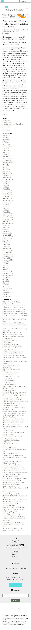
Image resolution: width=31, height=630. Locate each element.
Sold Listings (6, 130)
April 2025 (5, 154)
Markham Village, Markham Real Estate (15, 419)
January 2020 (7, 252)
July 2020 (5, 242)
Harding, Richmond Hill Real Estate (13, 398)
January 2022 (7, 216)
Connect (23, 1)
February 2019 (7, 271)
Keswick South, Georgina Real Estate (14, 411)
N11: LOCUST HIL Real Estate (11, 440)
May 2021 (5, 227)
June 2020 (6, 244)
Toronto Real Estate (8, 505)
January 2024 (7, 173)
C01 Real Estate (7, 338)
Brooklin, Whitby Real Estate (11, 332)
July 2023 (5, 183)
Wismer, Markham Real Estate (12, 528)
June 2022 (5, 206)
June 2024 (5, 166)
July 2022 (5, 204)
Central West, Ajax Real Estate (12, 348)
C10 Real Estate (7, 342)
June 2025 (6, 150)
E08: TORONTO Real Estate (11, 369)
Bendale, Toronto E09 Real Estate (13, 323)
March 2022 (6, 212)
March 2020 (6, 248)
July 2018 (5, 279)
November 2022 (7, 196)
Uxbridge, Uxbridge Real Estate (12, 513)
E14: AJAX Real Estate (9, 380)
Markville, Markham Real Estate (12, 421)
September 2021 (7, 223)
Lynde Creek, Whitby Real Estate (13, 415)
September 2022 (8, 200)
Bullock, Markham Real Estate (12, 334)
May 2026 (5, 141)
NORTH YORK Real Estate (10, 453)
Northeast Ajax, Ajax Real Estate (12, 455)
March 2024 (6, 170)
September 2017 (7, 296)
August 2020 (6, 241)
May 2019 (5, 267)
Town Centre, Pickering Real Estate (13, 507)
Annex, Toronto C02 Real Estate (12, 307)
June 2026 (5, 139)
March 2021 (6, 231)
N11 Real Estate (7, 438)
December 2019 (7, 254)
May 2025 (5, 152)
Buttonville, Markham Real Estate (13, 336)
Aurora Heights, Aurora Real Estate (13, 311)
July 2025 (5, 148)
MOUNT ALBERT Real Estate (11, 424)
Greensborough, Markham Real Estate (14, 396)
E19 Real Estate (7, 382)
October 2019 (6, 258)
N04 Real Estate (7, 430)
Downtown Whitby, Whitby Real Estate (15, 361)
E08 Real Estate (7, 367)
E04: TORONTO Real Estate (11, 365)
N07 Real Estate (7, 434)
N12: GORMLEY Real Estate (10, 444)
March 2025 (6, 156)
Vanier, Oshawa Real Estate (11, 515)
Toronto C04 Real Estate (10, 503)
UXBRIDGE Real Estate (9, 511)
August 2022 (6, 202)
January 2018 (6, 290)
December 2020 (7, 237)
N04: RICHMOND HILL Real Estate (13, 432)
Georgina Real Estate (9, 390)
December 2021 (7, 218)
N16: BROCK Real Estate (9, 448)
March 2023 (6, 189)
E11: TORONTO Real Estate (10, 373)
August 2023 (6, 181)
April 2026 (5, 143)
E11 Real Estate (6, 371)
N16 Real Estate (7, 446)
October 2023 (7, 177)
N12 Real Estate (7, 442)
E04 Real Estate (7, 363)
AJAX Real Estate (8, 304)
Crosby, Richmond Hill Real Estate (13, 355)
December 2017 (7, 292)
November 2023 (7, 175)
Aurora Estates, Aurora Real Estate (13, 309)
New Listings (6, 126)
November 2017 (7, 294)
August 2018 (6, 277)
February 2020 (7, 250)
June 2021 (5, 225)
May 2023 (5, 185)
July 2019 (5, 264)
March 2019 (6, 269)
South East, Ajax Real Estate (11, 492)
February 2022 (7, 214)
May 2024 (5, 168)
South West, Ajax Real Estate (11, 494)
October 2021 (6, 221)
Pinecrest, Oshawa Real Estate (12, 465)
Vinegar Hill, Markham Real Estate (13, 517)
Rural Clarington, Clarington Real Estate (15, 472)
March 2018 (6, 287)
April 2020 (6, 246)
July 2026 (5, 137)
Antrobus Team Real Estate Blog (12, 124)
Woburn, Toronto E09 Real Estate (13, 530)
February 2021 (7, 233)
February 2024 (7, 171)
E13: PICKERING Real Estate (11, 377)
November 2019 (7, 256)
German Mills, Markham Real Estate (14, 392)
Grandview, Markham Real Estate (13, 394)
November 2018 (7, 273)
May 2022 (5, 208)
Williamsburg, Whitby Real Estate (13, 522)
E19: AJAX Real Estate (9, 384)
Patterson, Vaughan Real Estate (12, 461)
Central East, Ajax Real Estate (12, 346)
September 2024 (8, 162)
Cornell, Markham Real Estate (12, 354)
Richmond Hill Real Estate (10, 471)
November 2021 (7, 219)
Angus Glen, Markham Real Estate (13, 306)
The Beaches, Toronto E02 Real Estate (14, 499)
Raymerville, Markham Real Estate (13, 469)
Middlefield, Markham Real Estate (13, 423)
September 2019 (7, 260)
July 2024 (5, 164)
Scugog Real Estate (8, 486)
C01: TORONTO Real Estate (10, 340)
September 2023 (8, 179)
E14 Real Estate (7, 378)
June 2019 (5, 265)
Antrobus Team (7, 122)
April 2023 (5, 187)
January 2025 (7, 160)
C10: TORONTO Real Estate (10, 344)
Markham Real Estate (12, 31)
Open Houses (6, 128)
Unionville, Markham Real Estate (13, 509)
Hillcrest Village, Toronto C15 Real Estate (15, 401)
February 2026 (7, 147)
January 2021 (6, 235)
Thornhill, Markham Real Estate (12, 501)
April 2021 (5, 229)
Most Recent (6, 135)
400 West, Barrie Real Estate (11, 302)
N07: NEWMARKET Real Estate (12, 436)
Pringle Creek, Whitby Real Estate (13, 467)
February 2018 (7, 289)
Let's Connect (15, 585)
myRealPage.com (18, 608)
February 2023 (7, 191)
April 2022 (5, 210)
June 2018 (5, 281)
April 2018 (5, 285)
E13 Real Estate (7, 375)
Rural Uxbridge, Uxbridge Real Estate (14, 478)
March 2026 (6, 145)
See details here (20, 39)
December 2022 (7, 195)
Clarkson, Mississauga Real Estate (13, 352)
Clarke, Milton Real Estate (10, 350)
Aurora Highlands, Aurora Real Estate (14, 313)
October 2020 (7, 239)
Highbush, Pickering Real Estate (12, 400)
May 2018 (5, 283)
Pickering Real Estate (9, 463)
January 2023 (7, 193)
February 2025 (7, 158)
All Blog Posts (6, 120)
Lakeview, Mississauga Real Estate (13, 413)
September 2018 (7, 275)
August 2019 (6, 262)
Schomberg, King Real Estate (11, 484)
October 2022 (7, 198)
